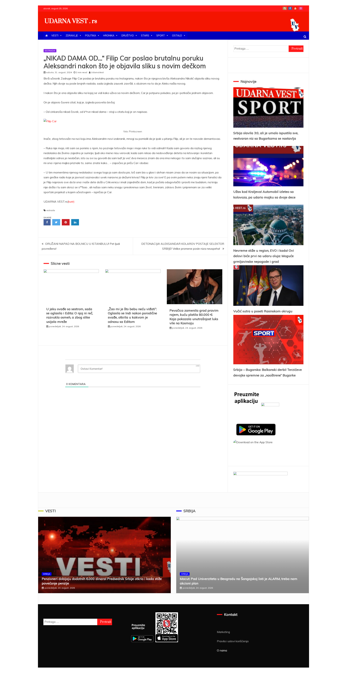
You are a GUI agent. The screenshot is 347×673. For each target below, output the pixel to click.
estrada (50, 210)
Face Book (290, 8)
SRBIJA (46, 574)
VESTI (54, 35)
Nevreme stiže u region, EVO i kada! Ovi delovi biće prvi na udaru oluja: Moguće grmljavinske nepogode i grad (263, 256)
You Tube (295, 8)
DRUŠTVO (127, 35)
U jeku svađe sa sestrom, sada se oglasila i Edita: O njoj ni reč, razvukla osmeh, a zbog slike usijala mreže (69, 315)
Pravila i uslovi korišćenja (233, 641)
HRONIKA (108, 35)
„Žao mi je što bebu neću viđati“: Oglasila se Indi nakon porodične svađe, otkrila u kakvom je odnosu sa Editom (132, 315)
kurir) (71, 201)
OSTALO (177, 35)
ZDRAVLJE (72, 35)
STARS (145, 35)
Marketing (223, 632)
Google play (285, 8)
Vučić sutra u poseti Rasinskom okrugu (262, 311)
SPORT (160, 35)
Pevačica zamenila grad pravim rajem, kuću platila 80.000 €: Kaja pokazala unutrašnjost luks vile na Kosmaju (194, 316)
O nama (222, 650)
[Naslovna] (46, 36)
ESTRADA (50, 50)
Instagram (301, 8)
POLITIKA (90, 35)
